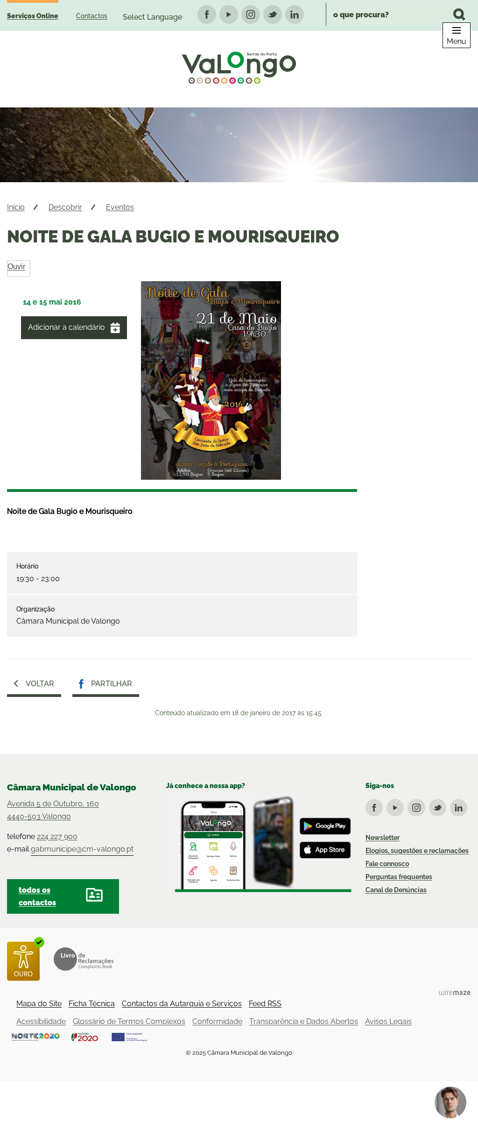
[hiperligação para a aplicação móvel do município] (258, 843)
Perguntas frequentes (399, 877)
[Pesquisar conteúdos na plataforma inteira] (459, 14)
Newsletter (383, 837)
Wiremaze (454, 992)
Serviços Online (32, 16)
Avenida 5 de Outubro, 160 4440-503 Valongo (53, 810)
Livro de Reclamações (83, 959)
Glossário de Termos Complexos (129, 1021)
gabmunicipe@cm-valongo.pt (82, 849)
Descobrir (65, 207)
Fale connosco (387, 863)
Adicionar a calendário (66, 327)
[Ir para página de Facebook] (376, 806)
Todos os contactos (37, 896)
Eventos (120, 207)
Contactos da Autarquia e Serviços (182, 1003)
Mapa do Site (39, 1003)
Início (16, 207)
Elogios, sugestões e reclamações (417, 850)
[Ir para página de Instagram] (418, 806)
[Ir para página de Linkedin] (460, 806)
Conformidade (217, 1021)
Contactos (91, 16)
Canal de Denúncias (396, 890)
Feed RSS (265, 1003)
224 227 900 (57, 836)
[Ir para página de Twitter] (439, 806)
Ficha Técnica (92, 1003)
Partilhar (111, 683)
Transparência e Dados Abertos (303, 1021)
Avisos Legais (388, 1021)
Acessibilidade (41, 1021)
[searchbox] (398, 14)
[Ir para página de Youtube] (397, 806)
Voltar (40, 683)
